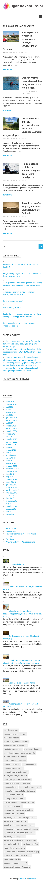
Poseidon (32, 879)
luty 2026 (9, 415)
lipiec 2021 (10, 461)
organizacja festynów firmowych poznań (20, 818)
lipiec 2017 (10, 498)
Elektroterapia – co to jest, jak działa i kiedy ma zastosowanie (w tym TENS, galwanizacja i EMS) (22, 352)
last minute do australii (13, 806)
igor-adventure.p (10, 52)
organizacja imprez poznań (14, 837)
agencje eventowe (11, 730)
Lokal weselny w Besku (12, 308)
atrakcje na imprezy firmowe (15, 734)
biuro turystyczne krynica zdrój (16, 742)
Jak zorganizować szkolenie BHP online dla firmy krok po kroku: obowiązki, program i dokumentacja (21, 344)
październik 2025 (12, 420)
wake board (8, 856)
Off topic (9, 536)
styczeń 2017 (11, 514)
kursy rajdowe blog (11, 802)
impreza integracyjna (12, 764)
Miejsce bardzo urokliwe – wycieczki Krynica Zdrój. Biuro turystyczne (31, 171)
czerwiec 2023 (11, 439)
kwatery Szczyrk (27, 802)
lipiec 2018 (10, 474)
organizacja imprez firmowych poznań (19, 825)
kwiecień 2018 (11, 479)
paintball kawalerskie (12, 844)
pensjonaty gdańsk (30, 844)
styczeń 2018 (11, 482)
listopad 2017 (11, 487)
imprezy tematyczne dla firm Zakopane (19, 791)
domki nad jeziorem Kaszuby (15, 745)
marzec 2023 (11, 445)
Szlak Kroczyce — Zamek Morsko (22, 683)
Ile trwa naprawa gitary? (13, 301)
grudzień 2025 (11, 418)
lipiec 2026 (10, 402)
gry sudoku (8, 753)
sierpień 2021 (11, 458)
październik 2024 (12, 428)
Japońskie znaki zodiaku (13, 795)
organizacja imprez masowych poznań (19, 833)
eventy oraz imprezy (32, 749)
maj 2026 (9, 407)
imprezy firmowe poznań (14, 768)
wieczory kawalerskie (12, 859)
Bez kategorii (11, 528)
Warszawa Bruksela (23, 856)
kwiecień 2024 (11, 431)
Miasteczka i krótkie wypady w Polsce (21, 534)
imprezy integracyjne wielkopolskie (17, 780)
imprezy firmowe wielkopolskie (16, 772)
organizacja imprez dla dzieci (15, 821)
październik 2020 (12, 469)
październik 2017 (12, 490)
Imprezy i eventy (12, 531)
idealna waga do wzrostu (25, 753)
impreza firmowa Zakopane (15, 761)
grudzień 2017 (11, 485)
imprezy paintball (10, 787)
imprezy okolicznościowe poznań (17, 783)
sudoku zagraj (33, 852)
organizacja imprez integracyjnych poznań (21, 829)
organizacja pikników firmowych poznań (20, 840)
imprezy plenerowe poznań (30, 787)
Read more (7, 69)
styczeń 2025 (11, 426)
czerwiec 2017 (11, 501)
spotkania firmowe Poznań (14, 852)
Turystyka (23, 52)
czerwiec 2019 (11, 471)
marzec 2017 (11, 509)
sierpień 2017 (11, 496)
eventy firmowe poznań (13, 749)
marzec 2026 (11, 412)
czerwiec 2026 (11, 404)
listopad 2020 (11, 466)
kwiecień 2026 (11, 410)
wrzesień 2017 (11, 493)
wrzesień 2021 (11, 455)
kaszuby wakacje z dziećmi (14, 799)
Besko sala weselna (11, 738)
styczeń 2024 (11, 434)
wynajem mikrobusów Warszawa (17, 867)
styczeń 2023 (11, 450)
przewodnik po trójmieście (14, 848)
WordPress (22, 879)
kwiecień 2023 (11, 442)
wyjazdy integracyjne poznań (15, 863)
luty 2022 (9, 453)
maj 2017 (9, 504)
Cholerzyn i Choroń (16, 564)
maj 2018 (9, 477)
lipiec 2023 (10, 437)
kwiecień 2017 (11, 506)
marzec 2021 (11, 463)
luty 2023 (9, 447)
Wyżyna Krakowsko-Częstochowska (20, 542)
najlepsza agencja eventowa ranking (18, 810)
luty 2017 (9, 512)
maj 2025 (9, 423)
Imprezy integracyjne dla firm (15, 776)
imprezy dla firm (29, 764)
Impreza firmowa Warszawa (15, 757)
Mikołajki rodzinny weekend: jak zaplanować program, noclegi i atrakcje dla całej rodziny (22, 613)
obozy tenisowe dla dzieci (14, 814)
